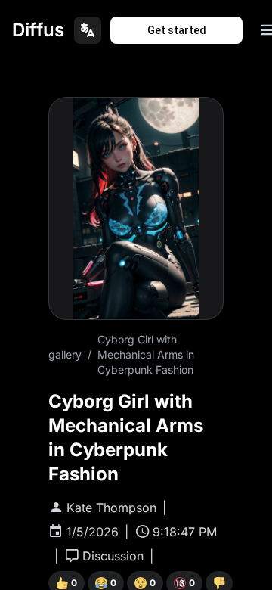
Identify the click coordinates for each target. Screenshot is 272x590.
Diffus (38, 30)
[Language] (87, 30)
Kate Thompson (111, 507)
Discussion (113, 556)
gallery (65, 354)
